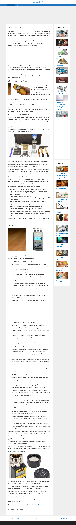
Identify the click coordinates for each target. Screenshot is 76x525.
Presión (42, 5)
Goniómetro (59, 75)
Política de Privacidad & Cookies (60, 518)
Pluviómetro (12, 512)
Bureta (58, 119)
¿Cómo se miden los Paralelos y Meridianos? (61, 246)
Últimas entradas (11, 5)
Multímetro (59, 47)
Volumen (57, 5)
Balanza (58, 84)
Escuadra (59, 56)
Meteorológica (12, 509)
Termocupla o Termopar (15, 510)
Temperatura (50, 5)
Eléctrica (24, 5)
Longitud (31, 5)
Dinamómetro (60, 93)
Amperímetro (60, 65)
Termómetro (60, 38)
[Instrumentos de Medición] (38, 1)
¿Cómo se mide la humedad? (33, 504)
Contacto (38, 518)
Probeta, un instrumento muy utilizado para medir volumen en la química (61, 106)
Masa (37, 5)
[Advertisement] (38, 14)
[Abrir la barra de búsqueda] (67, 5)
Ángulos (18, 5)
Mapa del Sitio (15, 518)
